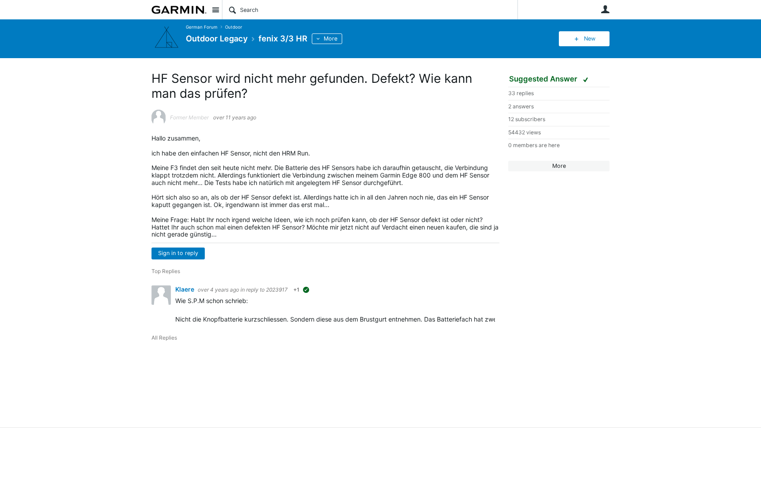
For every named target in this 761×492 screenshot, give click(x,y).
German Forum (202, 27)
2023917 (277, 289)
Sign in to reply (178, 253)
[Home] (179, 10)
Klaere (185, 289)
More (330, 38)
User (605, 9)
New (589, 38)
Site (215, 9)
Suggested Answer (544, 78)
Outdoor (233, 27)
